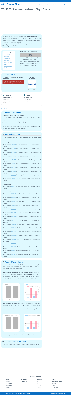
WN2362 (13, 209)
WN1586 (13, 197)
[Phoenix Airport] (3, 4)
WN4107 (13, 235)
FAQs (53, 385)
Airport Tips (55, 387)
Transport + (46, 4)
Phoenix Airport (14, 4)
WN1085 (13, 194)
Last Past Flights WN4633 (8, 67)
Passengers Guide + (65, 4)
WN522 (13, 250)
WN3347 (13, 224)
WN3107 (13, 216)
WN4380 (13, 239)
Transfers (39, 387)
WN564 (13, 254)
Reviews (54, 383)
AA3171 (13, 178)
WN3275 (13, 220)
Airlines (7, 387)
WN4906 (13, 247)
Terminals (41, 4)
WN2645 (13, 212)
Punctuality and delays (8, 63)
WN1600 (13, 201)
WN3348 (13, 228)
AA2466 (13, 152)
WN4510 (13, 243)
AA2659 (13, 167)
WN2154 (13, 205)
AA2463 (13, 148)
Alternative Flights (8, 60)
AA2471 (13, 156)
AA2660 (13, 171)
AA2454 (13, 144)
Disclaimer (20, 393)
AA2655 (13, 163)
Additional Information (7, 57)
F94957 (13, 186)
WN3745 (13, 231)
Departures (9, 383)
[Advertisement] (35, 23)
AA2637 (13, 160)
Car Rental (57, 4)
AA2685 (13, 175)
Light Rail (39, 385)
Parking (52, 4)
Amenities (54, 389)
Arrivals (8, 381)
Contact (24, 393)
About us (28, 393)
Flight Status (7, 54)
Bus (37, 381)
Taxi (38, 383)
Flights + (36, 4)
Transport (39, 379)
